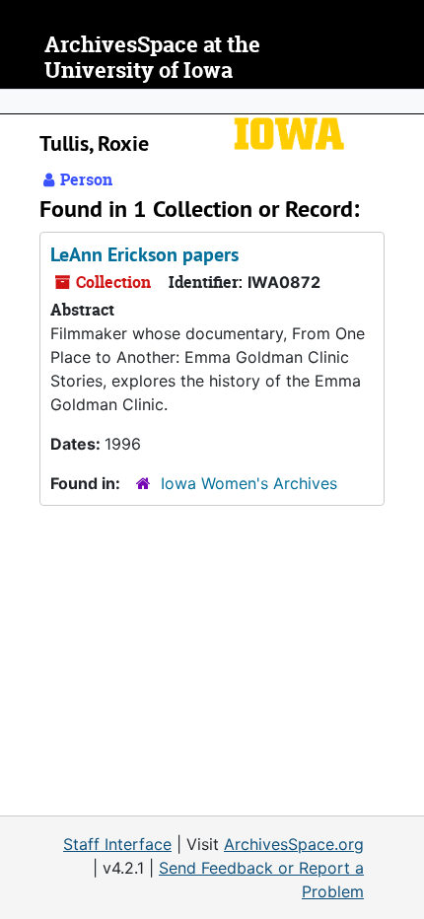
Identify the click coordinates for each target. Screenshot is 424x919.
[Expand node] (404, 102)
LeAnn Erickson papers (144, 254)
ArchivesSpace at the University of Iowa (152, 58)
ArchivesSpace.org (294, 844)
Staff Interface (117, 844)
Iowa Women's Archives (249, 483)
